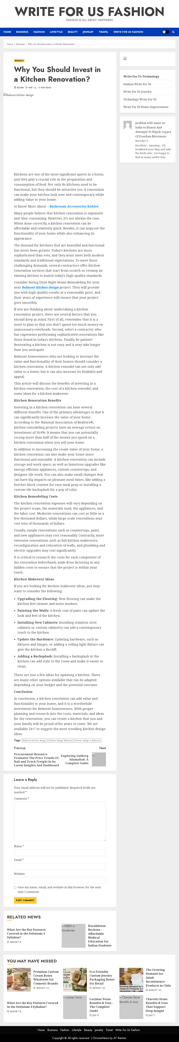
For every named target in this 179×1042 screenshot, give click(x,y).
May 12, (32, 87)
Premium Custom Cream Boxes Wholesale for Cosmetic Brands (19, 980)
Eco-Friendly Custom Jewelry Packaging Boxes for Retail (75, 980)
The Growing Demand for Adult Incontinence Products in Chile (131, 980)
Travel (103, 32)
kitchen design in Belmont (87, 740)
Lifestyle (56, 32)
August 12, (99, 988)
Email (19, 860)
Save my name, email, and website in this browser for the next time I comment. (59, 889)
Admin (20, 87)
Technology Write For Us (139, 99)
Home (7, 32)
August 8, (16, 942)
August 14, (42, 988)
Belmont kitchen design (40, 287)
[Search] (173, 32)
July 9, (95, 1015)
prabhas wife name (148, 123)
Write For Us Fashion (89, 11)
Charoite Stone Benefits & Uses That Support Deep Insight (131, 1007)
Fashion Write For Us (137, 84)
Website (19, 874)
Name (19, 846)
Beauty (73, 32)
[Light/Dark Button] (165, 32)
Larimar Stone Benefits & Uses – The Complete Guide (75, 1007)
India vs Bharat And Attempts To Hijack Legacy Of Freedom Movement (153, 131)
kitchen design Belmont (60, 740)
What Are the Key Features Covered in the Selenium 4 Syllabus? (26, 933)
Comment (21, 798)
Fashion (39, 32)
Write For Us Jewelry (137, 92)
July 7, (152, 1015)
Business (22, 32)
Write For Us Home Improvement (145, 107)
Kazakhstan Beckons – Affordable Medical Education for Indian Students (73, 936)
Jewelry (88, 32)
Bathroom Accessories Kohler (74, 206)
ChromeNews (101, 1038)
